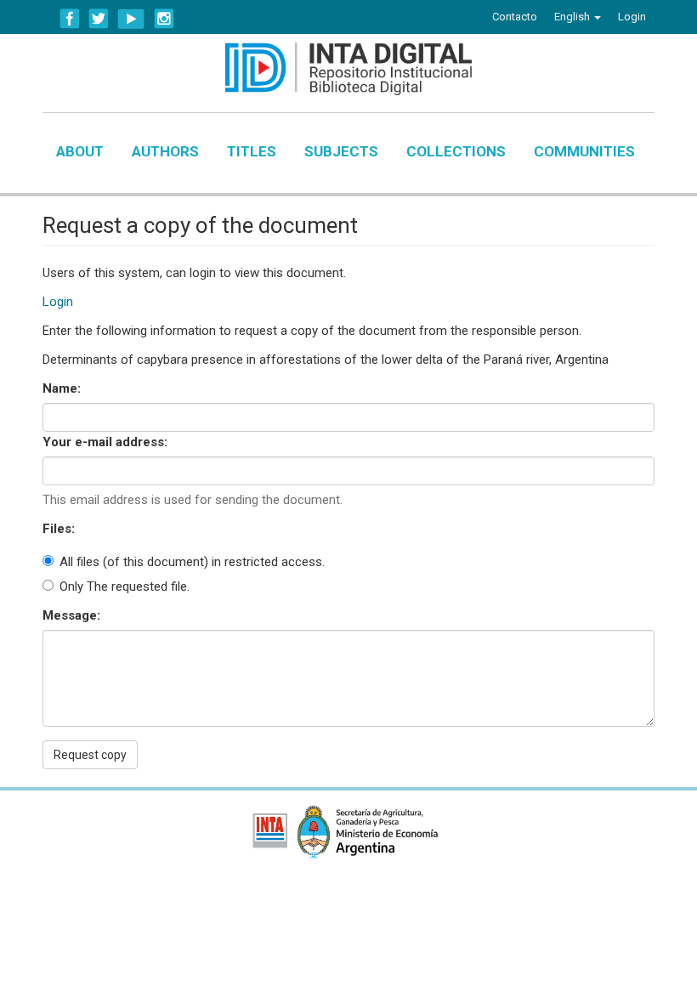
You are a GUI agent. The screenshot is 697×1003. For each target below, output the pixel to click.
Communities (584, 151)
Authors (165, 151)
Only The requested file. (125, 586)
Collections (456, 151)
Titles (251, 151)
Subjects (341, 151)
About (80, 151)
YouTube (131, 18)
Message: (73, 615)
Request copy (90, 755)
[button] (577, 17)
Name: (63, 388)
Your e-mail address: (106, 442)
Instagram (164, 18)
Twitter (98, 18)
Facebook (70, 18)
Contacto (514, 16)
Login (57, 301)
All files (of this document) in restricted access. (192, 562)
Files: (60, 528)
